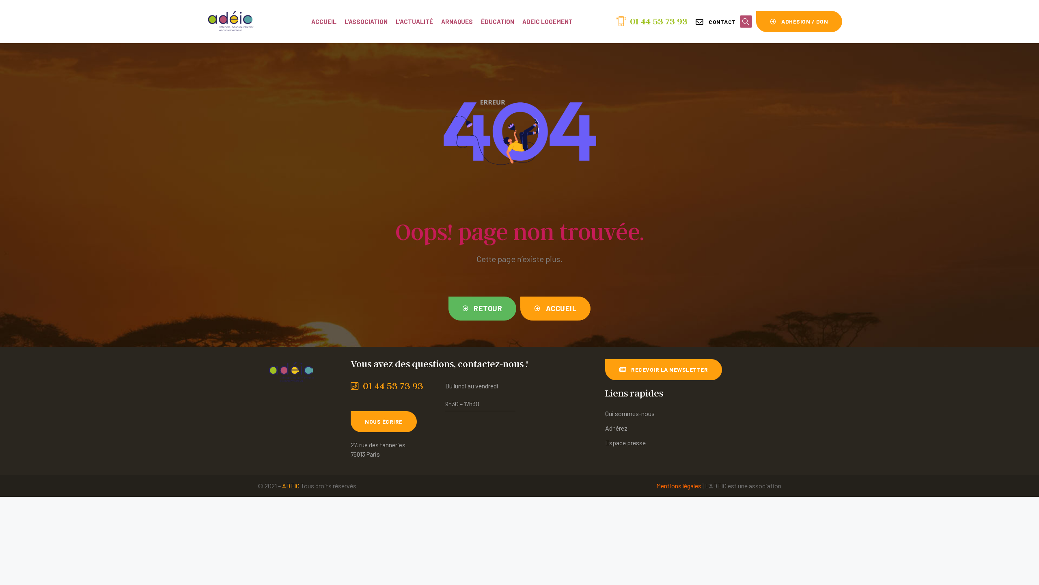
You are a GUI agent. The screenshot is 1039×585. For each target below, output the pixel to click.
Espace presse (625, 442)
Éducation (497, 21)
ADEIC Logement (547, 21)
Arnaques (457, 21)
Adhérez (616, 428)
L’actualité (414, 21)
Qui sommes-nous (630, 413)
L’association (366, 21)
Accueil (323, 21)
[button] (715, 22)
